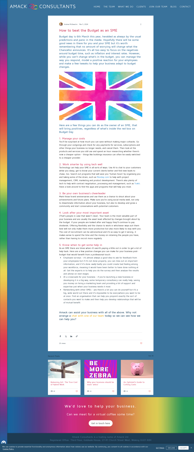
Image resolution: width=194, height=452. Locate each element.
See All (150, 356)
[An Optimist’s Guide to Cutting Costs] (137, 369)
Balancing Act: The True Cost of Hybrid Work (64, 383)
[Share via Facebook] (60, 336)
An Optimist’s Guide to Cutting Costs (133, 383)
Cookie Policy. (8, 449)
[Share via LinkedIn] (71, 336)
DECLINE (171, 448)
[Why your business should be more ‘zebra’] (100, 369)
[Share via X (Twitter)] (66, 336)
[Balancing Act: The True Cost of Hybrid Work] (64, 369)
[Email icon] (3, 443)
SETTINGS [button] (160, 448)
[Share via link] (77, 336)
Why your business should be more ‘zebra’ (100, 383)
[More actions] (141, 24)
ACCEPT (183, 448)
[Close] (191, 447)
